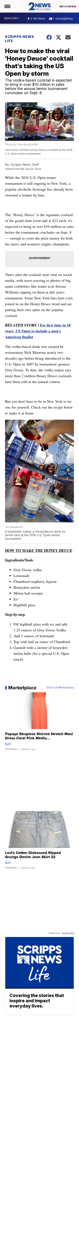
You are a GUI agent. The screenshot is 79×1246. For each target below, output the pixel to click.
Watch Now (66, 6)
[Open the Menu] (7, 6)
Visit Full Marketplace (60, 687)
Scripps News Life (19, 39)
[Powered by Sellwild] (68, 933)
